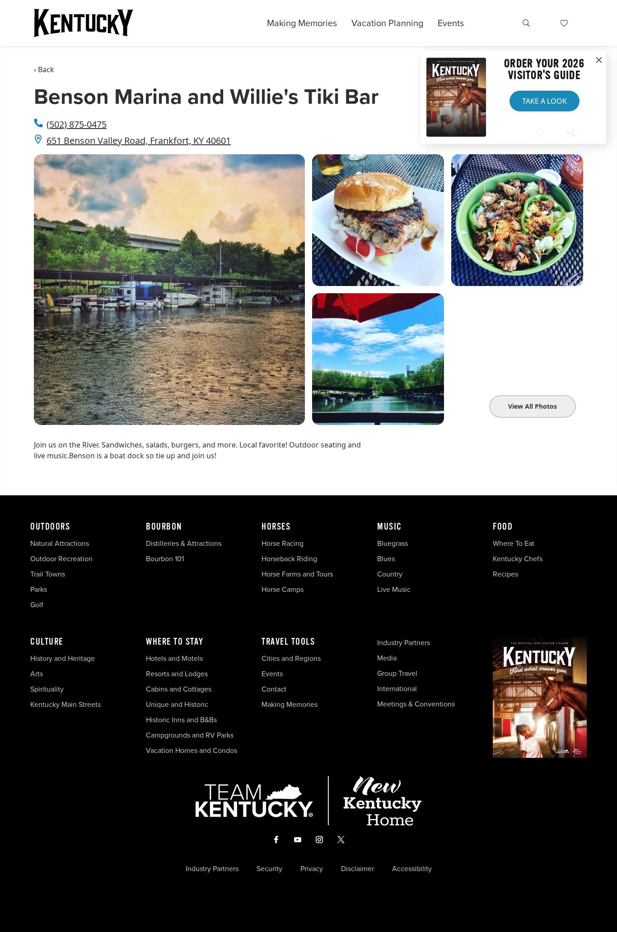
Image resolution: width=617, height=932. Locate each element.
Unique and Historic (177, 704)
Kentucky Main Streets (65, 704)
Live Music (394, 589)
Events (451, 23)
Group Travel (397, 673)
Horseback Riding (289, 559)
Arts (36, 674)
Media (387, 658)
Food (503, 526)
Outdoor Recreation (61, 559)
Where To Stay (175, 641)
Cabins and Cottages (178, 689)
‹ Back (44, 69)
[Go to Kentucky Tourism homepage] (83, 23)
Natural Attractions (59, 543)
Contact (274, 689)
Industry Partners (403, 642)
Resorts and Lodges (177, 674)
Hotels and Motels (174, 658)
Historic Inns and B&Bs (181, 720)
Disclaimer (357, 868)
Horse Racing (283, 543)
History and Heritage (63, 658)
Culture (46, 641)
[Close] (599, 60)
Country (389, 574)
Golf (36, 605)
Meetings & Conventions (416, 704)
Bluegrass (392, 543)
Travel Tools (288, 641)
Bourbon (164, 526)
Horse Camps (283, 589)
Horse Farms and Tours (297, 574)
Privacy (311, 868)
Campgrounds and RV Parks (190, 735)
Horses (276, 526)
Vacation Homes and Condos (191, 750)
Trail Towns (47, 574)
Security (269, 868)
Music (389, 526)
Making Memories (302, 23)
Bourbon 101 (165, 559)
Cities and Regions (291, 658)
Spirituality (47, 689)
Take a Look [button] (544, 101)
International (397, 688)
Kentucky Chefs (517, 559)
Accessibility (412, 868)
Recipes (506, 574)
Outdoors (50, 526)
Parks (38, 589)
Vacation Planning (387, 23)
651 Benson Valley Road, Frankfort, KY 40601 (139, 140)
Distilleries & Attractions (183, 543)
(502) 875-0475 (77, 124)
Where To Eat (513, 543)
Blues (386, 559)
